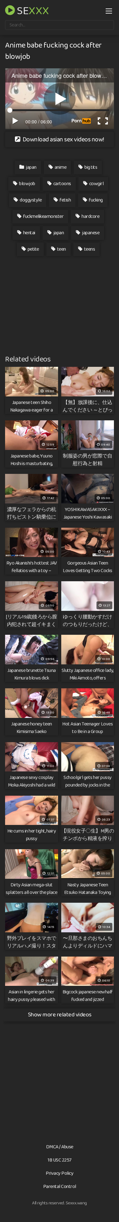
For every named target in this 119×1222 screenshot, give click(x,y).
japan (30, 167)
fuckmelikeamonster (43, 216)
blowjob (26, 184)
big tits (90, 167)
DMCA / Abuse (59, 1147)
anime (60, 167)
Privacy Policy (59, 1173)
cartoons (61, 184)
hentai (28, 233)
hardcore (90, 216)
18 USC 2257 (59, 1160)
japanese (90, 233)
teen (61, 249)
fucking (95, 200)
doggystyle (30, 200)
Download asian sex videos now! (62, 139)
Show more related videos (59, 1015)
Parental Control (59, 1187)
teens (89, 249)
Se (32, 10)
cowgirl (95, 184)
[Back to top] (108, 1208)
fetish (65, 200)
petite (33, 249)
